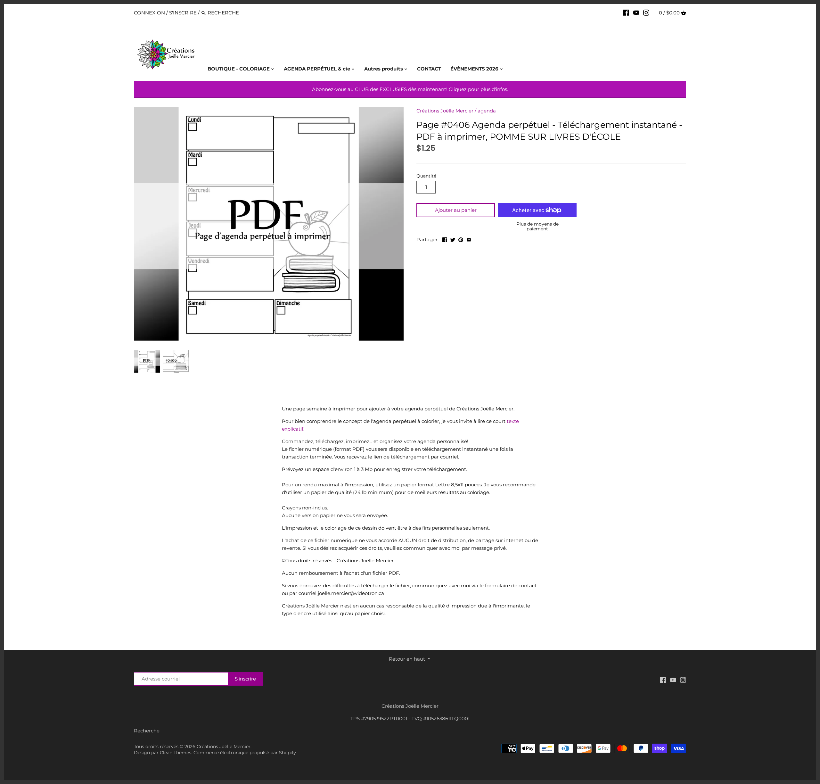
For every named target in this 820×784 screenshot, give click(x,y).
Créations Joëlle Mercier (444, 111)
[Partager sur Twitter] (452, 239)
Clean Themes (175, 752)
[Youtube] (636, 12)
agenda (487, 111)
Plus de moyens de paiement (537, 227)
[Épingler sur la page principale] (460, 239)
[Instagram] (646, 12)
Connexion (149, 13)
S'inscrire (183, 13)
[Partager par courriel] (468, 239)
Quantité (426, 175)
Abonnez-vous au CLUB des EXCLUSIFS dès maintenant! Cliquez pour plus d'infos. (410, 89)
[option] (147, 361)
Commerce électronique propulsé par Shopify (244, 752)
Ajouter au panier (456, 210)
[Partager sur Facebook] (444, 239)
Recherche (147, 731)
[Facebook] (626, 12)
